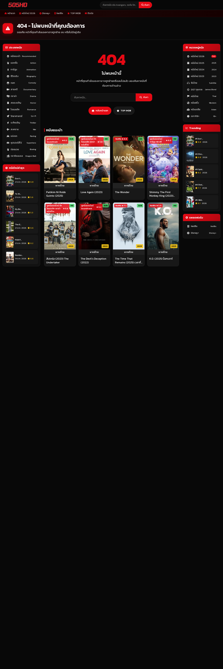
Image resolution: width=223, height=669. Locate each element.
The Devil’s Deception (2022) (93, 260)
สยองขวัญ (23, 103)
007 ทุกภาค (203, 89)
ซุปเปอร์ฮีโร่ (23, 143)
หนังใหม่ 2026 (28, 13)
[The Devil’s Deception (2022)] (94, 226)
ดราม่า (23, 96)
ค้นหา (146, 5)
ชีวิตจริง (23, 76)
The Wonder (122, 192)
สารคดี (23, 89)
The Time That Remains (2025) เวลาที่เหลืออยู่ (128, 260)
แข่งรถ (23, 136)
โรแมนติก (23, 109)
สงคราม (23, 129)
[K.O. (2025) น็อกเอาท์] (163, 226)
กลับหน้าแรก (102, 110)
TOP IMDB (75, 13)
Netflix (59, 13)
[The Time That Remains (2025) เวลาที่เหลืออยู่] (128, 226)
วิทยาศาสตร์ (23, 116)
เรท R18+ (203, 116)
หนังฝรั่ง (203, 103)
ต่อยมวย (23, 149)
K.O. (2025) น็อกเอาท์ (161, 258)
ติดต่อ (90, 13)
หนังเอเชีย (203, 109)
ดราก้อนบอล (23, 156)
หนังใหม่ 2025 (203, 63)
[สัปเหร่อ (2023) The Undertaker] (60, 226)
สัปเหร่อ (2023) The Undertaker (57, 260)
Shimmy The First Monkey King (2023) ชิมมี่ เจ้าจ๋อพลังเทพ (161, 194)
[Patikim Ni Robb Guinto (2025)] (60, 159)
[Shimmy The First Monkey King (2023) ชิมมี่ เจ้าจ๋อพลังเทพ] (163, 159)
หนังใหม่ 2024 (203, 69)
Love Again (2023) (91, 192)
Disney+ (46, 13)
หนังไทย (203, 96)
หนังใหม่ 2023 (203, 76)
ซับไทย (203, 83)
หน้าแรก (11, 13)
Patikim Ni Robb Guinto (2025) (56, 194)
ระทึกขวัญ (23, 123)
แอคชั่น (23, 63)
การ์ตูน (23, 69)
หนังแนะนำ (23, 56)
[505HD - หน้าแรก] (17, 5)
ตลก (23, 83)
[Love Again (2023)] (94, 159)
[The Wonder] (128, 159)
